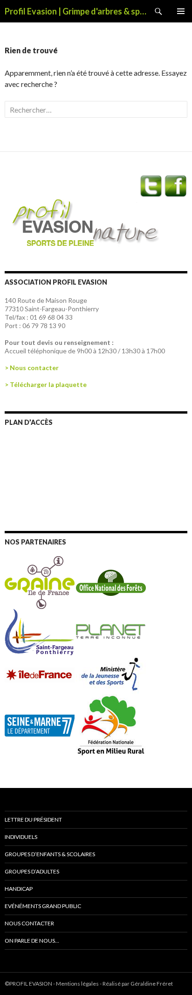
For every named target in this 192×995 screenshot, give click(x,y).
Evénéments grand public (43, 905)
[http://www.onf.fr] (111, 582)
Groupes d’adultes (32, 871)
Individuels (21, 836)
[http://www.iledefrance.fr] (40, 674)
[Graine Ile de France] (40, 582)
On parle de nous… (32, 940)
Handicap (19, 888)
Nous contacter (29, 923)
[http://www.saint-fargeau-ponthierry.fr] (40, 632)
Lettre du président (33, 819)
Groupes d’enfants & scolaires (50, 854)
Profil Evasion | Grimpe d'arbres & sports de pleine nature (76, 11)
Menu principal (181, 11)
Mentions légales (77, 983)
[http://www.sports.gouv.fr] (111, 674)
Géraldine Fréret (151, 983)
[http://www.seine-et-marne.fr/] (40, 725)
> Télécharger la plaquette (46, 384)
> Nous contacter (32, 368)
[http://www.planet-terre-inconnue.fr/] (111, 632)
